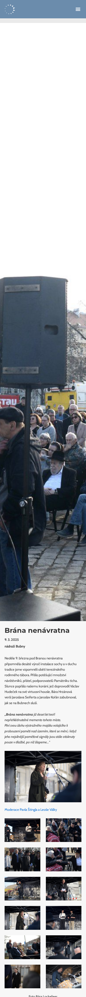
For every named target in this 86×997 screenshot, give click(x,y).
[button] (78, 9)
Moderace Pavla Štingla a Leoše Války (31, 810)
